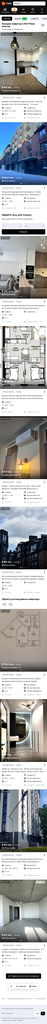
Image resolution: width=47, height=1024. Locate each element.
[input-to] (34, 225)
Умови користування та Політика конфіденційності (17, 1008)
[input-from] (12, 225)
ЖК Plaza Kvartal (8, 98)
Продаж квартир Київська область (20, 998)
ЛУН (3, 998)
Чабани (18, 98)
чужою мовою (8, 1013)
